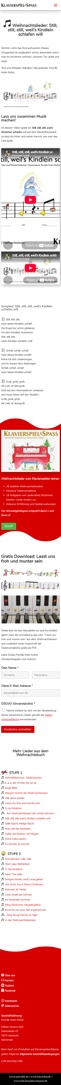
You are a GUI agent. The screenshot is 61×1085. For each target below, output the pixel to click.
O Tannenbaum (14, 869)
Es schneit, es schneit (17, 844)
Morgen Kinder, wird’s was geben (24, 879)
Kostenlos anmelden (17, 729)
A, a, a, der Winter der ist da (20, 783)
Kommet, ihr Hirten (15, 889)
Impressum (10, 1001)
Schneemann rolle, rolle (18, 859)
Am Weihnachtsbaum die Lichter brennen (30, 813)
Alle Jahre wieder (14, 798)
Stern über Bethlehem (17, 864)
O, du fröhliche (13, 808)
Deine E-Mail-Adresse (17, 686)
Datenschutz (11, 1006)
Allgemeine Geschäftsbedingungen (40, 1054)
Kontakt (9, 980)
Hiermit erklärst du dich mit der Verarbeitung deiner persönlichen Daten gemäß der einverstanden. (28, 715)
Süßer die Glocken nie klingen (22, 834)
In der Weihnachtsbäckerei (20, 920)
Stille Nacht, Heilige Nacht (19, 823)
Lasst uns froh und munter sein (22, 803)
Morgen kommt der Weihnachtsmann (26, 793)
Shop (8, 526)
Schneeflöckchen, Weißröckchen (23, 777)
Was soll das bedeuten (18, 828)
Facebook (10, 990)
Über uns (9, 975)
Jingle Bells (10, 788)
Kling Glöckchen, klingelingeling (23, 905)
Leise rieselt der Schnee (18, 894)
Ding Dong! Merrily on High (22, 915)
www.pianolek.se (18, 1076)
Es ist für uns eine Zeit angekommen (25, 910)
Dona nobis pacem (15, 839)
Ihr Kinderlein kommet (17, 899)
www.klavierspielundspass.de (30, 1081)
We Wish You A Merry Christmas (24, 884)
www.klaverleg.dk (40, 1076)
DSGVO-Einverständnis (18, 704)
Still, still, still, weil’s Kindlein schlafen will (27, 818)
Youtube (9, 985)
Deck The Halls (13, 874)
